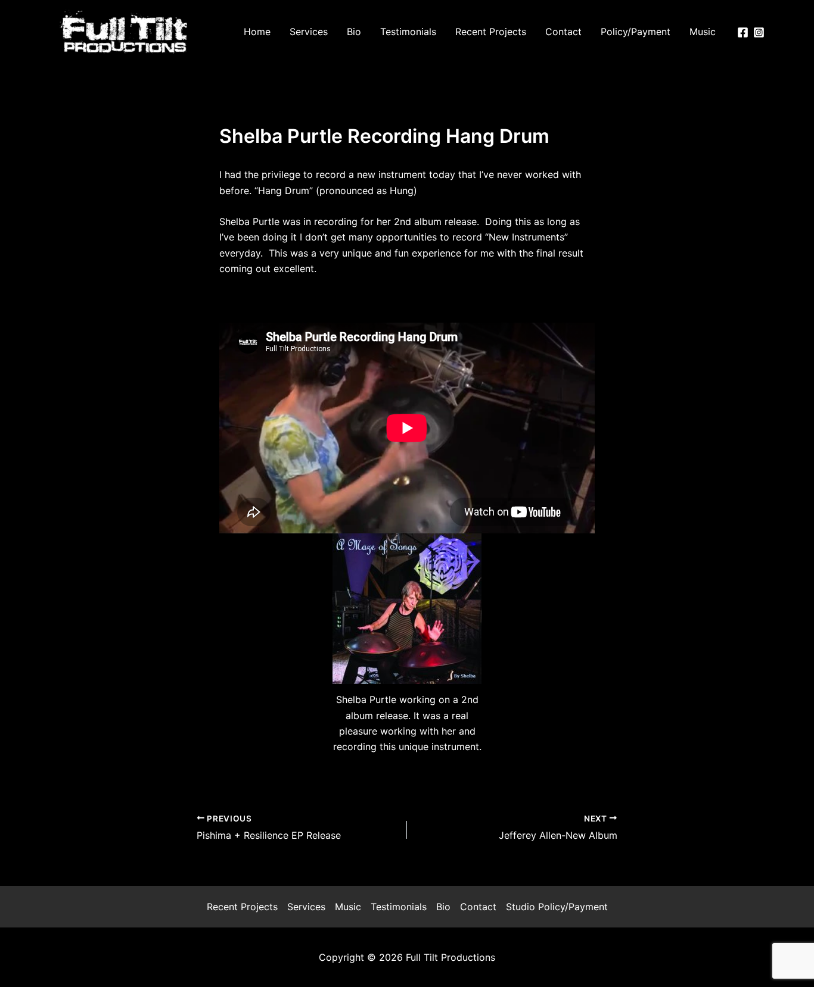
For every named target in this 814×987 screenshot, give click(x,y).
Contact (478, 907)
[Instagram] (759, 32)
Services (306, 907)
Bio (443, 907)
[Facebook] (742, 32)
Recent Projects (242, 907)
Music (348, 907)
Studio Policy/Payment (557, 907)
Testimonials (399, 907)
